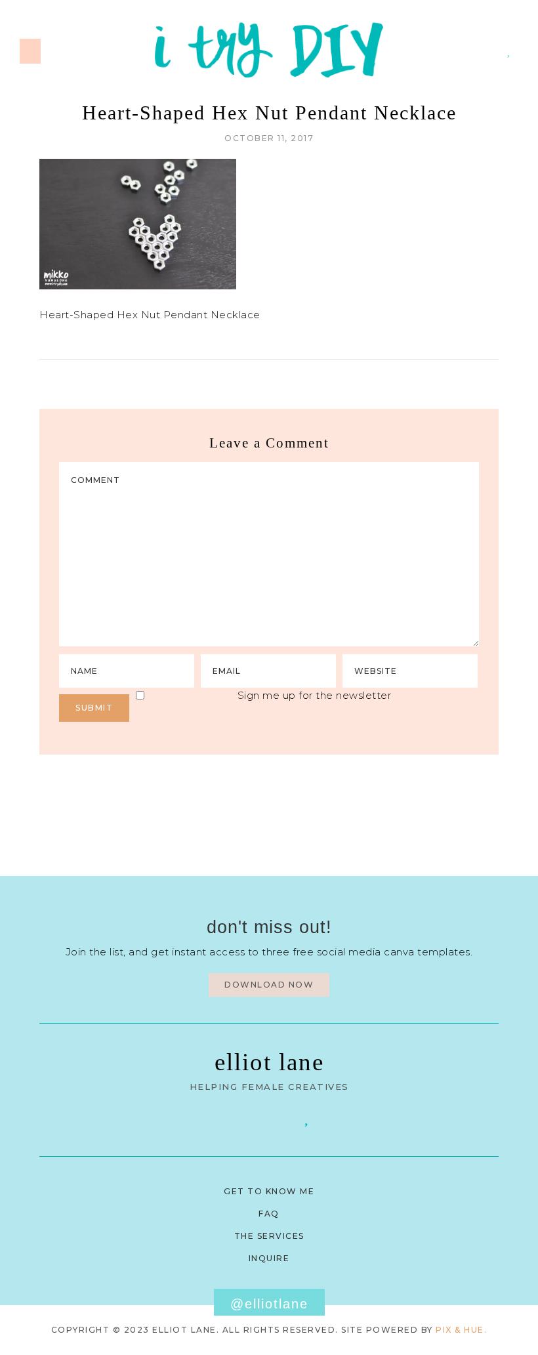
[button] (30, 51)
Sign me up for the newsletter (315, 695)
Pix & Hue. (461, 1330)
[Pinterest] (470, 50)
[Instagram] (489, 50)
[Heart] (508, 50)
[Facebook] (231, 1118)
